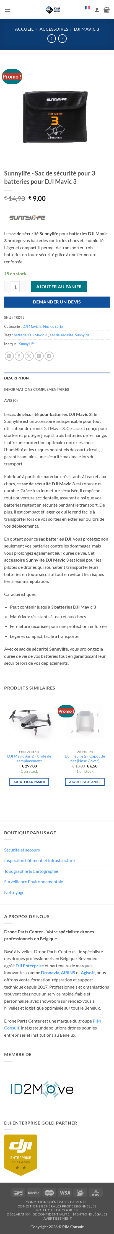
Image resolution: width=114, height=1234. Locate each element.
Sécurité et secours (22, 849)
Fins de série (53, 326)
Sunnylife (82, 335)
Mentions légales (90, 1214)
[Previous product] (62, 38)
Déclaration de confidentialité (38, 1214)
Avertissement (57, 1218)
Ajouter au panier (59, 286)
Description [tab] (16, 378)
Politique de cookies (56, 1210)
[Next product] (51, 38)
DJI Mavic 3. (38, 335)
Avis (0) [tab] (11, 400)
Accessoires (54, 29)
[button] (7, 9)
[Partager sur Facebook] (19, 356)
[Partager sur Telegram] (49, 356)
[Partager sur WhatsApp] (9, 356)
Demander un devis (57, 301)
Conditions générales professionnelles (57, 1206)
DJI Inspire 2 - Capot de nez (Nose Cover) (85, 758)
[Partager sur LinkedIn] (39, 356)
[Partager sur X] (29, 356)
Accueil (24, 29)
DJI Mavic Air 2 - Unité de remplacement (29, 758)
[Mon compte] (97, 10)
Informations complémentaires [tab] (36, 389)
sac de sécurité (61, 335)
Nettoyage (14, 892)
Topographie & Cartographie (31, 871)
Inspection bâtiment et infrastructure (39, 860)
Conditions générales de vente (56, 1202)
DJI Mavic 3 (86, 29)
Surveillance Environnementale (33, 881)
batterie (20, 335)
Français (87, 10)
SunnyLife (27, 344)
